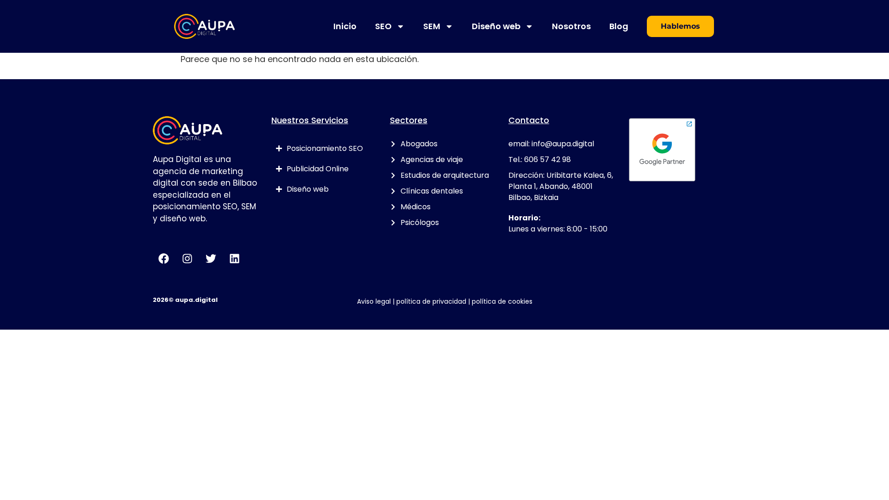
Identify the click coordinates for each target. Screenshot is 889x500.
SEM (431, 26)
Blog (618, 26)
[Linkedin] (234, 258)
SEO (383, 26)
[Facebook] (163, 258)
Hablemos (680, 26)
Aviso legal (374, 301)
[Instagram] (187, 258)
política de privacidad (431, 301)
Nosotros (571, 26)
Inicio (345, 26)
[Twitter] (210, 258)
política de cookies (502, 301)
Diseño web (496, 26)
